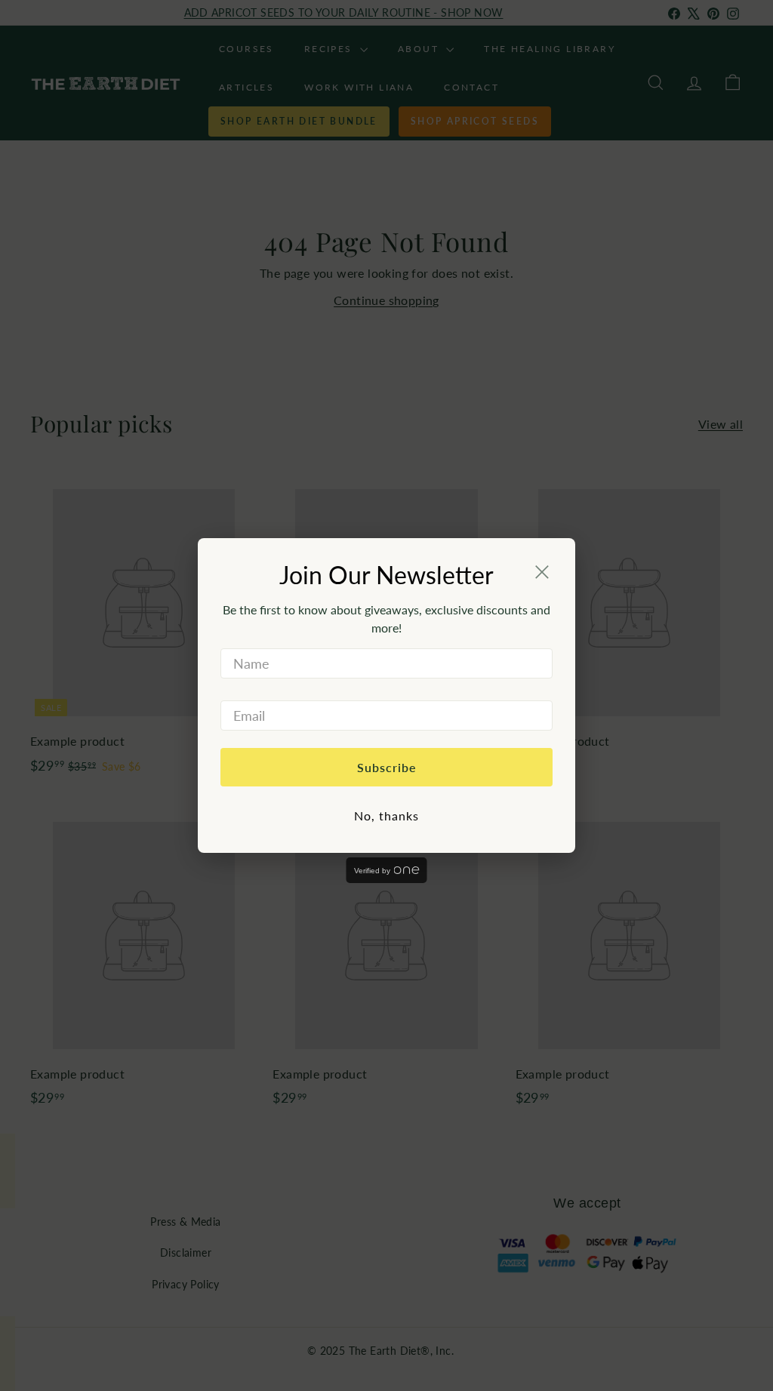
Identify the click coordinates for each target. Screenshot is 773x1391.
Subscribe (387, 767)
